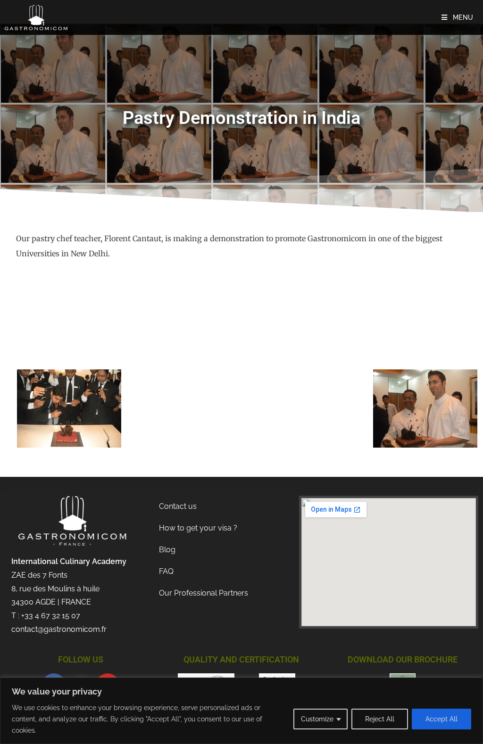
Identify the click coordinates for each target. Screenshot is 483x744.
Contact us (178, 506)
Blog (167, 549)
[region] (241, 711)
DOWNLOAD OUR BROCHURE (403, 659)
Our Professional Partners (203, 593)
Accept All (441, 719)
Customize (317, 719)
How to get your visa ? (198, 527)
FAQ (166, 571)
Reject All (379, 719)
